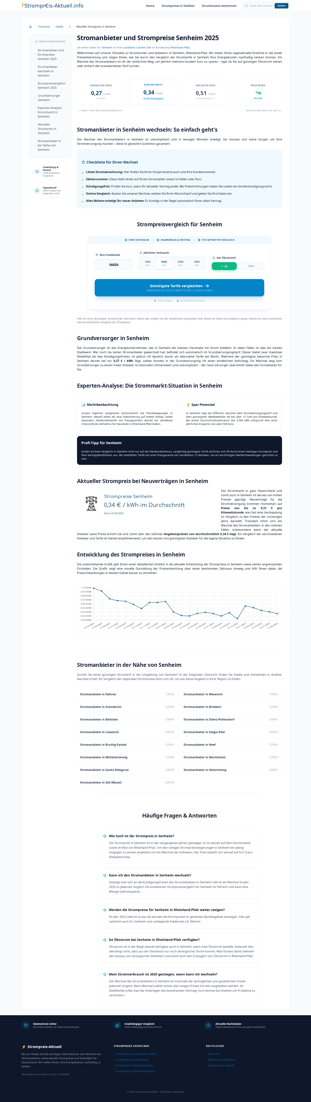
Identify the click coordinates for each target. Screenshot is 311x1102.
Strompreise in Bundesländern (133, 1065)
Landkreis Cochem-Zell (137, 47)
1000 (147, 263)
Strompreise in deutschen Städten (135, 1054)
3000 (180, 263)
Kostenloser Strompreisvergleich (134, 1071)
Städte (59, 26)
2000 (164, 263)
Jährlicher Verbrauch (156, 252)
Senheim (107, 47)
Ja (224, 266)
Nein (251, 266)
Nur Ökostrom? (226, 257)
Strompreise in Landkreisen (131, 1059)
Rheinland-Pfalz (180, 47)
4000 (197, 263)
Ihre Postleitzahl (110, 255)
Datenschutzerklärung (220, 1059)
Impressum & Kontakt (220, 1065)
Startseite (44, 26)
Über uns (212, 1054)
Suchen (281, 5)
